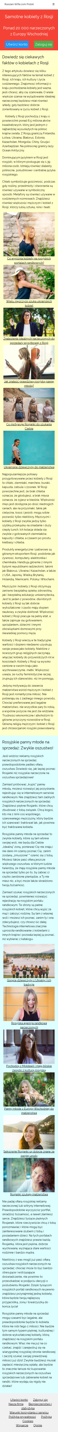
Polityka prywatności (22, 1417)
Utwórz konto (17, 44)
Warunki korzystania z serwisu (29, 1412)
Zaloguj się (43, 44)
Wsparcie (22, 1425)
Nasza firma (16, 1404)
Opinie (38, 1425)
